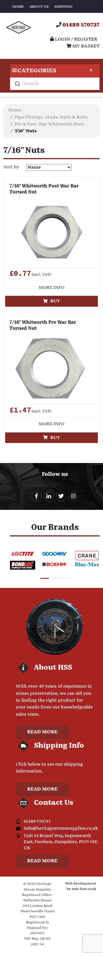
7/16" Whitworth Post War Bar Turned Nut (44, 189)
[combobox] (55, 83)
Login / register (75, 39)
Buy (54, 301)
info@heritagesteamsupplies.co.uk (61, 828)
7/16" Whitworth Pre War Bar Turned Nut (42, 325)
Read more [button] (42, 732)
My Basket (85, 46)
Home (18, 7)
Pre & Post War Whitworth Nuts (49, 124)
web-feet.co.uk (84, 889)
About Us (39, 7)
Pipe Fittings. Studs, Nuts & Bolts (51, 117)
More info (51, 287)
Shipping (63, 7)
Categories (36, 70)
